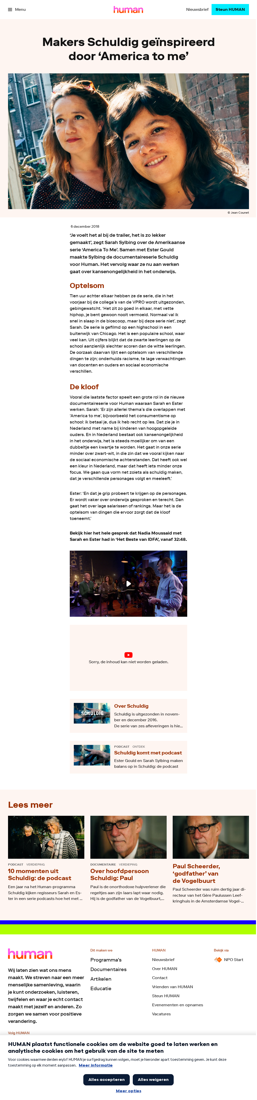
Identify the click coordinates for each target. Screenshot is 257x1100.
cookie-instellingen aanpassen (113, 662)
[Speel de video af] (128, 583)
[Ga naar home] (128, 9)
